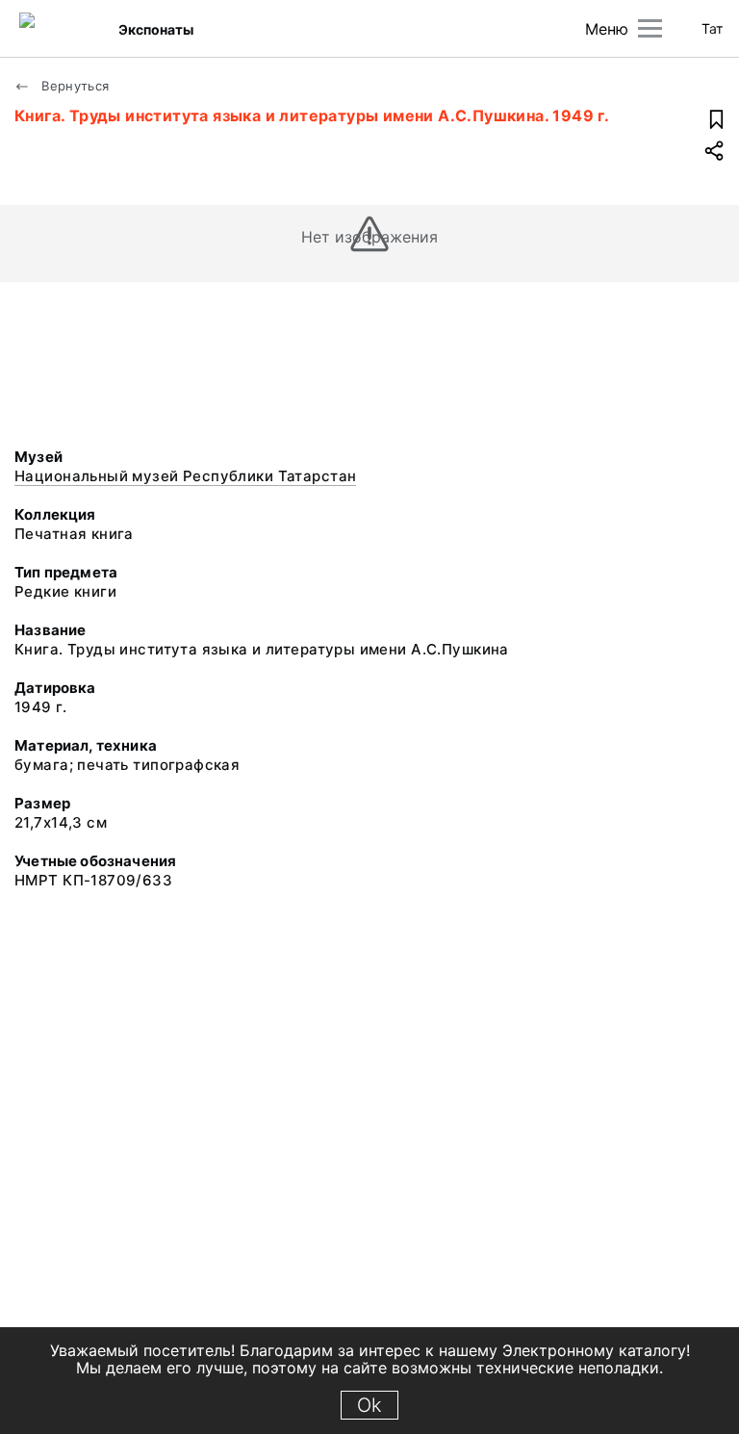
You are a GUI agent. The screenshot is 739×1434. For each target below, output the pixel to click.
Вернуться (74, 85)
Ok (369, 1405)
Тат (712, 28)
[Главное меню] (650, 28)
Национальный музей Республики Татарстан (185, 476)
